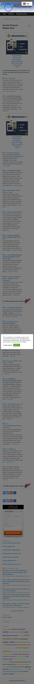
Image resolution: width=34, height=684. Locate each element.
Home (4, 14)
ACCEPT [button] (16, 345)
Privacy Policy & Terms (21, 14)
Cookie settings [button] (7, 345)
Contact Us (11, 14)
